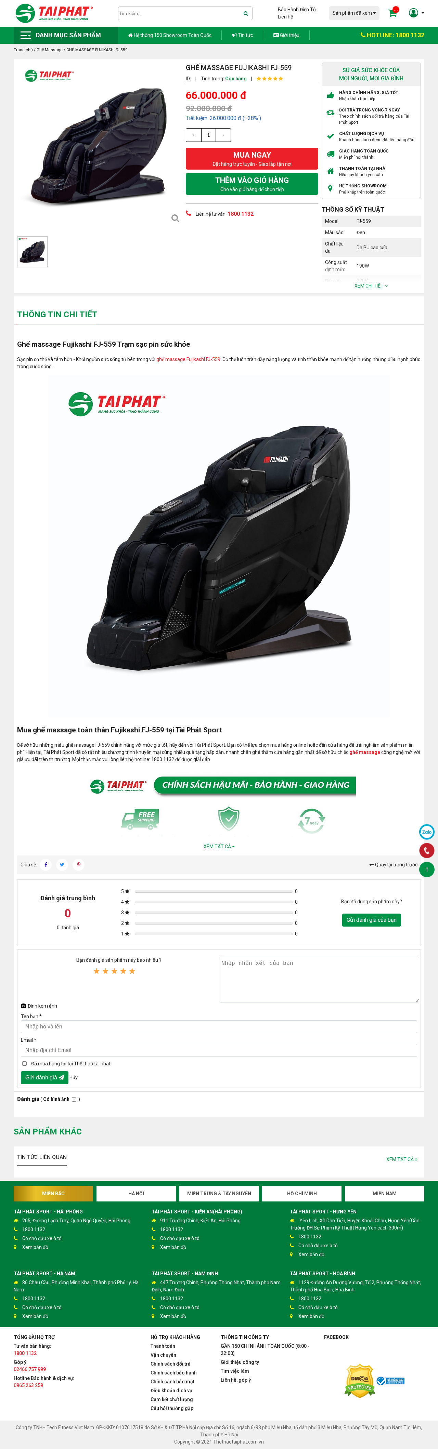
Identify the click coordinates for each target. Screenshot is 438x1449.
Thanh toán (163, 1346)
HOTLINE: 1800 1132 (394, 35)
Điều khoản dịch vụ (171, 1390)
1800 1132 (33, 1229)
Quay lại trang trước (395, 864)
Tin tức (245, 35)
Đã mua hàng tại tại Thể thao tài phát (71, 1063)
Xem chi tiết (370, 286)
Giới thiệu (289, 35)
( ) (48, 1099)
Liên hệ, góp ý (236, 1380)
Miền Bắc (53, 1193)
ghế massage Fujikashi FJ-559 (188, 359)
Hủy (73, 1077)
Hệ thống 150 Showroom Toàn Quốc (172, 35)
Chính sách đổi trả (171, 1364)
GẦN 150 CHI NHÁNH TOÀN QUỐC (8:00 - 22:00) (265, 1349)
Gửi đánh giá (42, 1077)
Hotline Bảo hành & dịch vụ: (44, 1381)
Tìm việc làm (235, 1371)
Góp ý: (30, 1365)
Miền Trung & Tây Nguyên (219, 1193)
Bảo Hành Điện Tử (297, 9)
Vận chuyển (163, 1355)
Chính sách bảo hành (174, 1372)
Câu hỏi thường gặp (172, 1408)
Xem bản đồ (35, 1247)
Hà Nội (136, 1193)
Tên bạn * (31, 1016)
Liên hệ (285, 16)
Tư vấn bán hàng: (32, 1349)
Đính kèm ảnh (42, 1006)
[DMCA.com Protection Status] (359, 1382)
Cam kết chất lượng (172, 1399)
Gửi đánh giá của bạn (372, 920)
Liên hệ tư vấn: (224, 214)
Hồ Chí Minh (302, 1193)
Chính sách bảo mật (172, 1381)
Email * (28, 1040)
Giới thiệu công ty (240, 1362)
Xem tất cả (218, 846)
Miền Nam (385, 1193)
